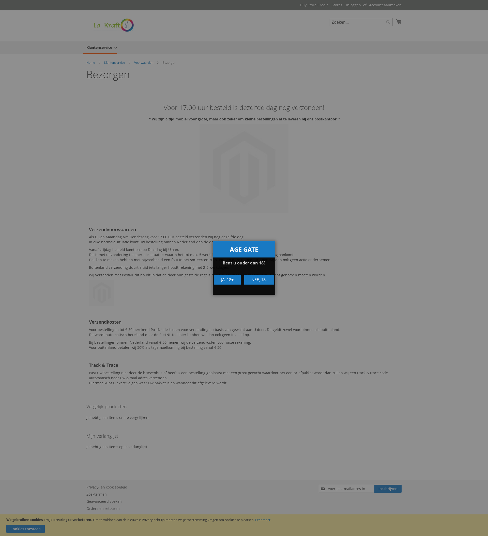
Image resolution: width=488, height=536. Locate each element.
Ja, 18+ (227, 279)
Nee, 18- (259, 279)
